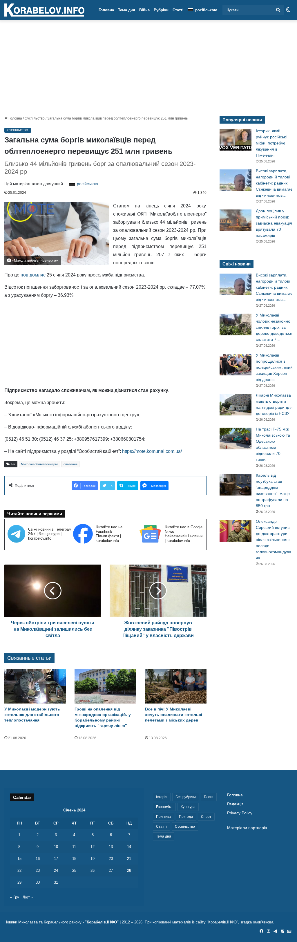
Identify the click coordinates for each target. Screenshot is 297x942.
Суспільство (35, 118)
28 (129, 870)
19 (92, 858)
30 (38, 882)
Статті (178, 10)
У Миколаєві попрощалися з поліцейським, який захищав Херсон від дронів (274, 367)
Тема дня (126, 10)
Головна (106, 10)
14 (129, 847)
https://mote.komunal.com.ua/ (152, 451)
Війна (144, 10)
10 (56, 847)
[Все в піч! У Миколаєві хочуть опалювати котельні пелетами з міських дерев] (176, 686)
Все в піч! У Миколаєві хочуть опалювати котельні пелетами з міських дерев (173, 714)
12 (92, 847)
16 (38, 858)
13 (111, 847)
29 (19, 882)
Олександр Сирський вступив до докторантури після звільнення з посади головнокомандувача (273, 539)
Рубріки (161, 10)
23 (38, 870)
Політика (163, 817)
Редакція (235, 804)
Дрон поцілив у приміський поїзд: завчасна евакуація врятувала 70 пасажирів (274, 223)
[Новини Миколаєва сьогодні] (44, 10)
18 (74, 858)
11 (74, 847)
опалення (70, 464)
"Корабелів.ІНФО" (102, 922)
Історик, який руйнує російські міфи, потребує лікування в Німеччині (271, 143)
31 (56, 882)
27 (111, 870)
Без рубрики (185, 797)
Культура (188, 807)
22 (19, 870)
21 (129, 858)
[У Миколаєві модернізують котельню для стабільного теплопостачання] (35, 686)
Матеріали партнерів (247, 828)
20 (111, 858)
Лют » (28, 897)
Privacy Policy (239, 813)
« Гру (14, 897)
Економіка (164, 807)
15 (19, 858)
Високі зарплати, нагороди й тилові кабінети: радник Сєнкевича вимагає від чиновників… (274, 183)
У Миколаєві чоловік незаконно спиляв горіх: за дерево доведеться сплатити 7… (274, 327)
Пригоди (186, 817)
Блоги (208, 797)
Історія (161, 797)
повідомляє (33, 274)
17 (56, 858)
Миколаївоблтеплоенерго (39, 464)
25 (74, 870)
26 (92, 870)
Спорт (206, 817)
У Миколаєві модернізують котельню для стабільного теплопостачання (32, 714)
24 (56, 870)
